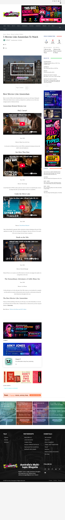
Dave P (8, 40)
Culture (46, 177)
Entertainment (47, 61)
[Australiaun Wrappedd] (9, 466)
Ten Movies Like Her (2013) (49, 72)
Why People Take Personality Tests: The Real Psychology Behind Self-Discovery (52, 174)
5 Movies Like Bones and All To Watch (18, 309)
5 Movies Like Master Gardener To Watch (57, 51)
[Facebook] (53, 1)
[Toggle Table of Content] (26, 88)
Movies (8, 34)
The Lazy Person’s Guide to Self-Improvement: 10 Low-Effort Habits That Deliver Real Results (52, 183)
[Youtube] (61, 3)
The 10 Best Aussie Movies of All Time (51, 68)
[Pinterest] (57, 1)
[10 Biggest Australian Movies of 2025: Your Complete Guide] (8, 413)
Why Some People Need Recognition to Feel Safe (53, 192)
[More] (31, 315)
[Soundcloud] (59, 1)
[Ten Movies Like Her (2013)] (41, 413)
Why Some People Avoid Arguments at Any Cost (53, 178)
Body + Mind (47, 181)
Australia (46, 66)
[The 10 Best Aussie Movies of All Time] (24, 413)
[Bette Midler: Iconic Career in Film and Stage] (57, 413)
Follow (53, 40)
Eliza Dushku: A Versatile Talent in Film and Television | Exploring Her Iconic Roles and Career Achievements (52, 81)
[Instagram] (55, 1)
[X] (61, 1)
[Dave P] (4, 40)
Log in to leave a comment (11, 388)
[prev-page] (45, 86)
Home (4, 34)
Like (46, 40)
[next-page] (47, 86)
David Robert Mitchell (24, 225)
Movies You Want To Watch (17, 34)
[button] (60, 27)
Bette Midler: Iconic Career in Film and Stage (52, 76)
